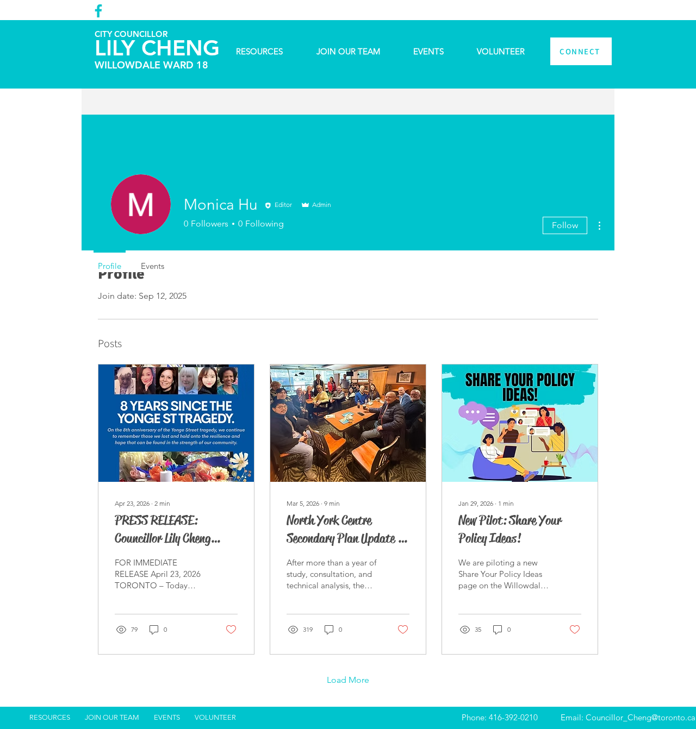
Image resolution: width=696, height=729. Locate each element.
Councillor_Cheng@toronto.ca (640, 717)
